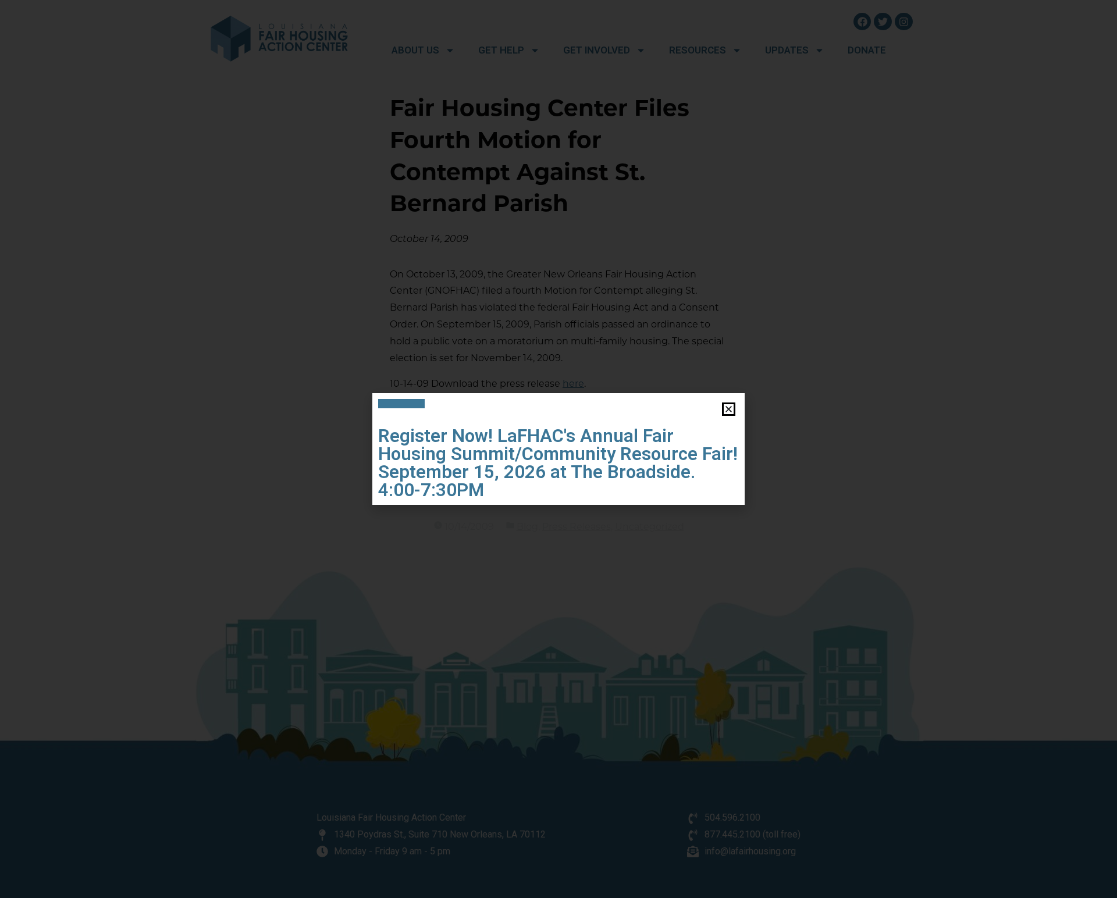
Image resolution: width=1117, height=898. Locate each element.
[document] (558, 449)
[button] (728, 409)
